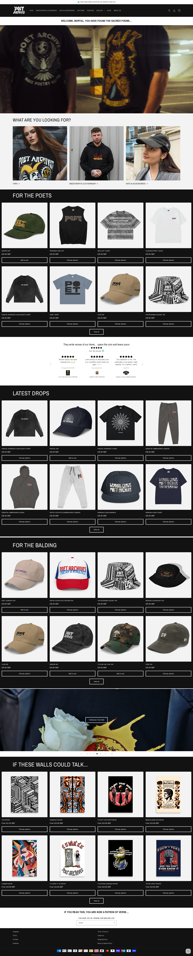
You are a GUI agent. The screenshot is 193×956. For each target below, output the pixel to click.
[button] (100, 10)
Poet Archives (98, 955)
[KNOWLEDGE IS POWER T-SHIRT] (68, 373)
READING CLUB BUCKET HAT (155, 601)
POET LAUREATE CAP (8, 601)
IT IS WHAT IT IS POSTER (58, 884)
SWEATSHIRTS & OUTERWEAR (82, 183)
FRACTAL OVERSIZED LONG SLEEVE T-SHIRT (16, 315)
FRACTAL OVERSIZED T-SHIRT (107, 449)
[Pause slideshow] (111, 753)
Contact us (101, 936)
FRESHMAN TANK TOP (57, 251)
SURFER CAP (6, 251)
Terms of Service (103, 932)
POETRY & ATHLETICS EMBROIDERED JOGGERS (65, 512)
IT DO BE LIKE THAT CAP (105, 664)
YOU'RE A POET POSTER (153, 884)
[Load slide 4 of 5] (97, 753)
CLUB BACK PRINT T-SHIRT (154, 251)
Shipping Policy (102, 939)
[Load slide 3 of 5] (93, 753)
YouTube (15, 939)
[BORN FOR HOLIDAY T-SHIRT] (97, 373)
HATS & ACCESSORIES (135, 183)
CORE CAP (149, 664)
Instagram (16, 932)
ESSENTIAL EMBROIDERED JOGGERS (157, 449)
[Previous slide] (81, 753)
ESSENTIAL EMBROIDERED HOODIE (13, 512)
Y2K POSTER (6, 820)
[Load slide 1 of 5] (87, 753)
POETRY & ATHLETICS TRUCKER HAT (61, 601)
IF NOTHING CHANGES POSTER (108, 884)
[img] (96, 347)
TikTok (15, 936)
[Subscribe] (114, 922)
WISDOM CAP (54, 664)
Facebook (16, 943)
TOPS (15, 183)
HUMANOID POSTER (56, 820)
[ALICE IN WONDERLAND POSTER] (126, 373)
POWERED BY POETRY (95, 720)
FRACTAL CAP (54, 449)
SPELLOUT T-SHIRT (104, 251)
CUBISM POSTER (7, 884)
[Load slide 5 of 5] (100, 753)
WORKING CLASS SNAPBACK (107, 512)
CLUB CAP (101, 315)
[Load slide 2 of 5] (90, 753)
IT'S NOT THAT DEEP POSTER (107, 820)
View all (96, 332)
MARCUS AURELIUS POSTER (155, 820)
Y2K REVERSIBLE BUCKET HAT (155, 315)
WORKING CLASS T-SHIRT (154, 512)
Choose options (72, 260)
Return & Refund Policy (105, 943)
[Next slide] (105, 753)
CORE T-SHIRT (54, 315)
